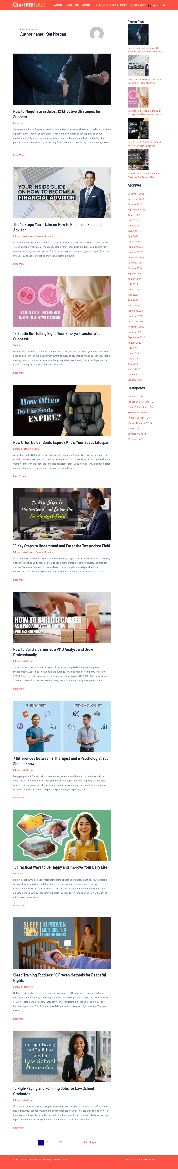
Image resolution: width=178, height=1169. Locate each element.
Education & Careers (23, 236)
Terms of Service (60, 1160)
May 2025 (133, 231)
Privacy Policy (45, 1160)
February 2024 (135, 310)
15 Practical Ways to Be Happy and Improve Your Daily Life (60, 867)
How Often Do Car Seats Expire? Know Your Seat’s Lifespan (61, 442)
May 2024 (133, 294)
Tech (77, 5)
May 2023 (133, 358)
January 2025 (135, 252)
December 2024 (136, 257)
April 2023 (133, 364)
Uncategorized (135, 433)
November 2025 (136, 199)
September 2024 (136, 273)
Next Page (91, 1142)
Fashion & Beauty (138, 5)
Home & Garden (100, 5)
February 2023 (135, 374)
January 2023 (135, 379)
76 (60, 1142)
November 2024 (136, 263)
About (23, 1160)
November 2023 (136, 326)
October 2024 (135, 268)
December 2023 (136, 321)
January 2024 (135, 316)
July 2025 (133, 220)
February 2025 (135, 247)
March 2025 (134, 241)
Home (15, 1160)
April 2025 (133, 236)
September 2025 (136, 209)
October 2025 (135, 204)
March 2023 (134, 369)
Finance (68, 5)
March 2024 (134, 305)
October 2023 (135, 332)
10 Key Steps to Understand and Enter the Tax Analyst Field (61, 545)
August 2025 (134, 215)
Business (58, 5)
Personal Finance (44, 236)
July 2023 (133, 348)
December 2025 (136, 193)
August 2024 (134, 279)
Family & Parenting (118, 5)
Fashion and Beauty (138, 412)
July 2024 (133, 284)
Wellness (86, 5)
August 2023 (134, 342)
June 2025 (133, 225)
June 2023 (133, 353)
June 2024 (133, 289)
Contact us (32, 1160)
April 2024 (133, 300)
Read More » (19, 155)
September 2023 (136, 337)
